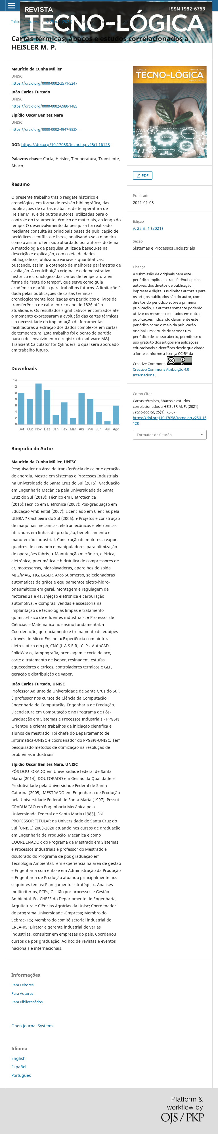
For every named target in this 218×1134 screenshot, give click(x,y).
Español (18, 1066)
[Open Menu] (11, 5)
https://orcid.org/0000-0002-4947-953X (44, 129)
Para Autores (22, 993)
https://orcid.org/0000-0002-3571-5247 (44, 82)
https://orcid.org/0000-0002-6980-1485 (44, 106)
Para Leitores (22, 984)
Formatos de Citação (154, 434)
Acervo (33, 21)
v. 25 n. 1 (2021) (59, 21)
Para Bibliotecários (27, 1001)
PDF (144, 175)
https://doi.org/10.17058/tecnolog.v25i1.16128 (65, 144)
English (18, 1058)
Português (21, 1075)
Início (15, 21)
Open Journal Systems (32, 1025)
